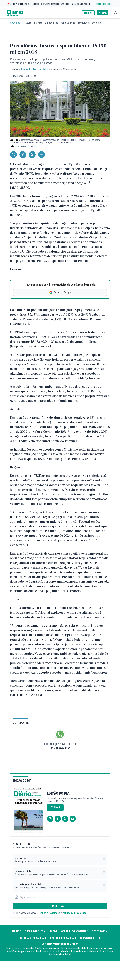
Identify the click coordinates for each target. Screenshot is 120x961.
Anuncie (16, 931)
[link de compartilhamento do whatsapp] (13, 154)
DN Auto (38, 22)
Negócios (15, 22)
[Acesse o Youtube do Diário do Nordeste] (73, 819)
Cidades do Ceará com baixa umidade (51, 3)
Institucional (99, 931)
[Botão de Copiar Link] (41, 154)
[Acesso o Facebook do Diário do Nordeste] (58, 819)
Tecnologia (84, 22)
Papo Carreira (68, 22)
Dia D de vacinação (81, 3)
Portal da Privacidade (63, 938)
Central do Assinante (74, 931)
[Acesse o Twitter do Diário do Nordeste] (65, 819)
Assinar (55, 807)
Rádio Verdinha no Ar (20, 3)
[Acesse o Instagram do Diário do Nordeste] (50, 819)
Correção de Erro (90, 938)
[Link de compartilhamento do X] (32, 154)
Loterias (96, 22)
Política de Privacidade (74, 912)
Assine (54, 931)
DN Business (51, 22)
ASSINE (103, 12)
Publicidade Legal (103, 3)
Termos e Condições (49, 912)
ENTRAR (88, 12)
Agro (29, 22)
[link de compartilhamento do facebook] (22, 154)
